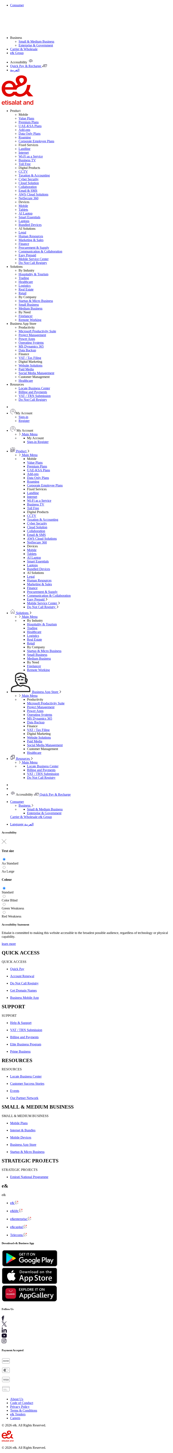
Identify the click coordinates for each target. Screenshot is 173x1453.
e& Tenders (18, 1414)
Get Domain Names (23, 990)
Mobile (23, 206)
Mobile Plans (19, 1123)
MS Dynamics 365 (31, 346)
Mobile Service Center (34, 259)
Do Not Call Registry (33, 263)
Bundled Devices (30, 225)
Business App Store (45, 692)
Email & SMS (28, 190)
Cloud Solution (29, 183)
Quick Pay (17, 969)
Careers (15, 1418)
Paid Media (26, 369)
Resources (23, 758)
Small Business (29, 304)
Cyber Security (29, 179)
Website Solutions (30, 365)
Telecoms (17, 1235)
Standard (12, 863)
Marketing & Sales (31, 240)
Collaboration (28, 187)
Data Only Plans (30, 133)
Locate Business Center (34, 388)
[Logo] (17, 103)
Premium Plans (29, 122)
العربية (29, 824)
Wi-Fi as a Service (31, 156)
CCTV (23, 171)
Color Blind (10, 900)
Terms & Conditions (23, 1410)
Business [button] (16, 37)
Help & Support (20, 1023)
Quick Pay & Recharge (55, 794)
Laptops (24, 221)
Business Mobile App (24, 997)
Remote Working (30, 320)
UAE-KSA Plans (30, 126)
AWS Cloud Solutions (33, 194)
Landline (24, 149)
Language (17, 824)
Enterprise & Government (36, 45)
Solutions (22, 613)
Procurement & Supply (34, 247)
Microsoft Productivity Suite (37, 331)
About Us (16, 1399)
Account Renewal (22, 976)
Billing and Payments (33, 392)
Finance (24, 244)
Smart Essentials (29, 217)
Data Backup (27, 350)
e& (12, 1203)
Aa (4, 863)
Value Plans (26, 118)
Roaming (25, 137)
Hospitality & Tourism (33, 274)
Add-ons (24, 130)
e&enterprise (19, 1219)
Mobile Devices (20, 1137)
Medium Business (30, 308)
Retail (22, 293)
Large (10, 871)
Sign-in (23, 417)
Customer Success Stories (27, 1083)
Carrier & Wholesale (24, 49)
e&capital (17, 1227)
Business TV (27, 160)
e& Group (17, 53)
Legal (22, 232)
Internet (24, 152)
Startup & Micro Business (36, 301)
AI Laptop (25, 213)
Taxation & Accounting (34, 175)
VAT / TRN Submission (35, 396)
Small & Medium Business (36, 41)
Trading (24, 278)
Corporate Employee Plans (36, 141)
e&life (14, 1211)
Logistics (25, 285)
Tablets (23, 209)
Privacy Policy (20, 1406)
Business (25, 805)
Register (24, 421)
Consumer (17, 5)
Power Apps (27, 339)
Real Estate (26, 289)
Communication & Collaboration (40, 251)
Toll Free (25, 164)
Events (14, 1091)
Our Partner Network (24, 1098)
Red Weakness (11, 916)
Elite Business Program (25, 1044)
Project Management (32, 335)
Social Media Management (36, 373)
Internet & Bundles (22, 1130)
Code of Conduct (21, 1403)
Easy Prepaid (27, 255)
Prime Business (20, 1051)
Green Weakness (13, 908)
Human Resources (31, 236)
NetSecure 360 (28, 198)
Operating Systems (31, 342)
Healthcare (26, 282)
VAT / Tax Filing (30, 358)
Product (21, 451)
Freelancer (25, 316)
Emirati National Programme (29, 1177)
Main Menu (29, 434)
